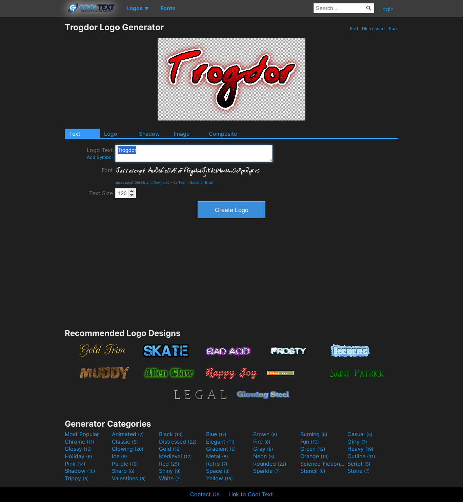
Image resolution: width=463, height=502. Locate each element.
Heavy (360, 448)
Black (171, 434)
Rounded (269, 463)
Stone (358, 470)
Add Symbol (100, 157)
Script (358, 463)
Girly (357, 441)
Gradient (221, 448)
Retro (216, 463)
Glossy (78, 448)
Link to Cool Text (250, 494)
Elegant (220, 441)
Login (386, 9)
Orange (314, 456)
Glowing (127, 448)
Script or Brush (202, 182)
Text (74, 133)
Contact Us (204, 494)
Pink (75, 463)
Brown (265, 434)
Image (181, 133)
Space (218, 470)
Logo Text (100, 153)
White (170, 478)
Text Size (101, 193)
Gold (170, 448)
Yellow (219, 478)
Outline (361, 456)
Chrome (79, 441)
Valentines (129, 478)
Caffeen (179, 182)
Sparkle (266, 470)
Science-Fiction (323, 463)
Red (353, 28)
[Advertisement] (32, 124)
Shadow (149, 133)
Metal (217, 456)
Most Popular (82, 434)
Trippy (77, 478)
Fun (392, 28)
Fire (261, 441)
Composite (223, 133)
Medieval (175, 456)
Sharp (123, 470)
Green (312, 448)
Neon (264, 456)
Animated (128, 434)
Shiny (170, 470)
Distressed (373, 28)
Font (107, 170)
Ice (119, 456)
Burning (313, 434)
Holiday (78, 456)
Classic (125, 441)
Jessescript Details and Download (142, 182)
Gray (263, 448)
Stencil (312, 470)
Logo (110, 133)
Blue (216, 434)
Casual (360, 434)
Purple (125, 463)
